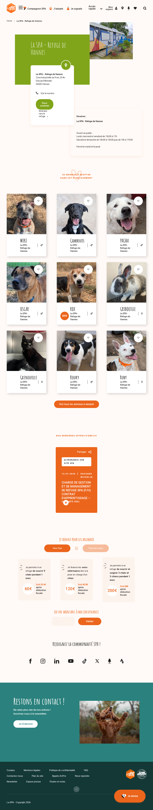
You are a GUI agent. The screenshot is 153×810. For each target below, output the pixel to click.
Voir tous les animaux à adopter (76, 404)
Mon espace (109, 8)
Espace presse (33, 781)
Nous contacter (44, 104)
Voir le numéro (47, 93)
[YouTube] (71, 661)
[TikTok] (84, 662)
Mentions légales (32, 770)
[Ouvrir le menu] (21, 7)
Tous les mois (95, 548)
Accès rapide (92, 7)
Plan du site (37, 776)
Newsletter (12, 781)
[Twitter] (97, 661)
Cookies (11, 770)
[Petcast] (128, 8)
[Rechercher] (144, 8)
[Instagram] (42, 662)
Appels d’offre (59, 776)
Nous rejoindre (82, 776)
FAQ (86, 770)
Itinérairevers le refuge (43, 114)
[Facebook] (30, 662)
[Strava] (122, 661)
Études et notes (57, 781)
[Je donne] (130, 796)
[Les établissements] (122, 8)
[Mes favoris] (135, 8)
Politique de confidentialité (62, 770)
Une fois (57, 548)
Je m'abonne (26, 723)
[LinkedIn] (56, 662)
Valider (90, 621)
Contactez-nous (15, 776)
